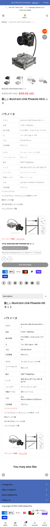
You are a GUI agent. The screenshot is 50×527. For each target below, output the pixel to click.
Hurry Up (35, 3)
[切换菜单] (3, 15)
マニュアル (20, 239)
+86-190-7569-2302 (15, 7)
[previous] (3, 474)
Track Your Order (25, 10)
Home (4, 22)
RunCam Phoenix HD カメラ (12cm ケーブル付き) (21, 252)
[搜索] (47, 16)
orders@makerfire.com (36, 7)
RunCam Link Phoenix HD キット (15, 248)
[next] (46, 474)
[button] (4, 259)
